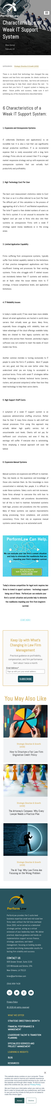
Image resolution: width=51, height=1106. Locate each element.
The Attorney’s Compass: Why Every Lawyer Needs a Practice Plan (26, 812)
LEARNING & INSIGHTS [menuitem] (18, 1051)
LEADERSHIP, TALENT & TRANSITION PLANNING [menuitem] (24, 1036)
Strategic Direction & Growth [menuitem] (24, 1020)
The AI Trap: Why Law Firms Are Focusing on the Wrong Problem (25, 871)
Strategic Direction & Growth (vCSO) (26, 66)
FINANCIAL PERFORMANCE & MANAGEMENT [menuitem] (21, 1028)
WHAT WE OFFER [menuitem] (16, 1015)
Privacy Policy (35, 1084)
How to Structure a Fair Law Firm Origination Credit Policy (26, 753)
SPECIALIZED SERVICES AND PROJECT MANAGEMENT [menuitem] (21, 1045)
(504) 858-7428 (13, 983)
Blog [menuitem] (10, 1057)
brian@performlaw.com (16, 976)
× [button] (45, 1071)
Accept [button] (19, 1100)
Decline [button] (31, 1100)
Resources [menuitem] (13, 1063)
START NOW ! (25, 619)
